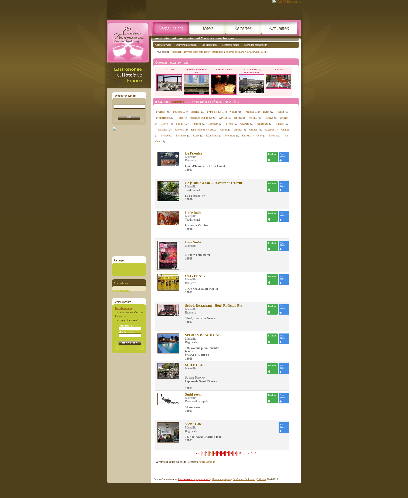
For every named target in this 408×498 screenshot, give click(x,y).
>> (247, 453)
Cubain (225, 129)
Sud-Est (182, 123)
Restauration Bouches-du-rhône (228, 51)
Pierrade (167, 135)
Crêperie (246, 123)
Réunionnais (214, 135)
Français (163, 111)
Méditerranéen (165, 117)
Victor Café (193, 424)
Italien (268, 111)
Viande (236, 111)
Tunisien (198, 123)
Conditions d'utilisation (244, 479)
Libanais (275, 135)
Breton (231, 123)
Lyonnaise (183, 135)
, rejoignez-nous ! (194, 479)
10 (239, 453)
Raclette (248, 135)
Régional (252, 111)
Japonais (240, 117)
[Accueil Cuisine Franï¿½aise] (129, 87)
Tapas (182, 117)
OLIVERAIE (195, 276)
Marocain (215, 123)
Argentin (271, 129)
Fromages (232, 135)
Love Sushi (193, 242)
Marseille (177, 101)
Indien (283, 111)
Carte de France (163, 44)
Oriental (255, 117)
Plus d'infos (282, 155)
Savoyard (181, 129)
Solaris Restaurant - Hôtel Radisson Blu (213, 305)
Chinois (282, 123)
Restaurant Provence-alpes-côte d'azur (190, 51)
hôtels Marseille (207, 461)
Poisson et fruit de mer (203, 117)
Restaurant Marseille (257, 51)
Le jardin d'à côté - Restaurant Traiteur (213, 183)
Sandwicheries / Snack (204, 129)
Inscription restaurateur (255, 44)
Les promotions (209, 44)
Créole (167, 123)
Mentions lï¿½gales (221, 479)
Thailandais (163, 129)
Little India (193, 212)
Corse (261, 135)
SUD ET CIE (195, 365)
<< (198, 453)
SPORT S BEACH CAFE (204, 335)
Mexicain (255, 129)
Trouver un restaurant (186, 44)
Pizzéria (197, 111)
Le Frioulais (194, 153)
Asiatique (270, 117)
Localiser (272, 154)
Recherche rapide (230, 44)
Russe (198, 135)
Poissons (180, 111)
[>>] (253, 453)
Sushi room (193, 394)
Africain (225, 117)
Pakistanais (264, 123)
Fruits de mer (217, 111)
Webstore (261, 479)
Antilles (240, 129)
